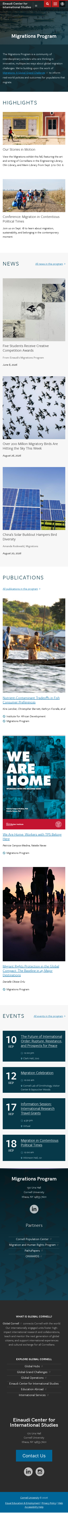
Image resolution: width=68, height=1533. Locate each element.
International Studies (18, 5)
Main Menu (55, 3)
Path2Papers (32, 1250)
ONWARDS (32, 1256)
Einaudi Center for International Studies (34, 1383)
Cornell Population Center (32, 1239)
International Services (32, 1395)
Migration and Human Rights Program (32, 1244)
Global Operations (32, 1377)
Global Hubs (32, 1366)
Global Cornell (62, 4)
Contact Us (34, 1455)
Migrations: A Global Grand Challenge (24, 73)
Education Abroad (32, 1389)
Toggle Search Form (47, 3)
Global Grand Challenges (32, 1372)
